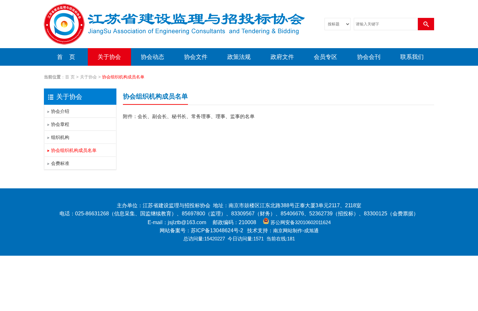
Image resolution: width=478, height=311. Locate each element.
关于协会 (109, 57)
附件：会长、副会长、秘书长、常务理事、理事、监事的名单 (189, 116)
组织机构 (60, 137)
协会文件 (195, 57)
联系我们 (412, 57)
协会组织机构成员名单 (74, 150)
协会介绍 (60, 111)
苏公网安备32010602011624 (301, 222)
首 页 (66, 57)
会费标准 (60, 163)
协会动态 (152, 57)
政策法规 (239, 57)
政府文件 (282, 57)
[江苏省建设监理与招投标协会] (174, 47)
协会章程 (60, 124)
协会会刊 (368, 57)
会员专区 (325, 57)
